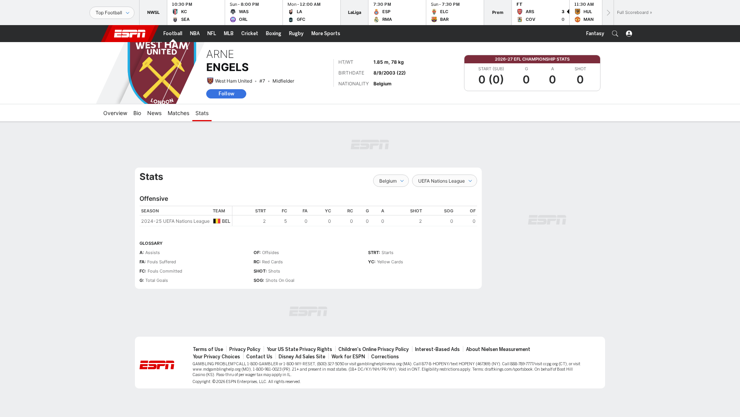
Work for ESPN (348, 356)
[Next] (608, 12)
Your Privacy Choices (216, 356)
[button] (615, 34)
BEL (226, 221)
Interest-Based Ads (437, 349)
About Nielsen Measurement (498, 349)
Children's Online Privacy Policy (373, 349)
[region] (354, 216)
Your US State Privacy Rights (299, 349)
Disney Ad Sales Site (302, 356)
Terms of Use (208, 349)
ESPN (130, 33)
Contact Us (259, 356)
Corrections (385, 356)
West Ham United (233, 81)
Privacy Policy (245, 349)
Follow (226, 94)
